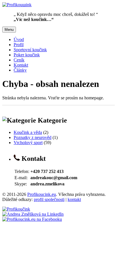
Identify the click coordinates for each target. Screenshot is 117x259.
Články (20, 70)
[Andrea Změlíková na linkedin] (33, 214)
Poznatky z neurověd (32, 137)
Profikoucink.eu (41, 194)
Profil (19, 44)
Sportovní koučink (30, 49)
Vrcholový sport (28, 142)
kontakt (74, 199)
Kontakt (21, 65)
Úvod (19, 39)
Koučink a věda (28, 132)
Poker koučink (27, 54)
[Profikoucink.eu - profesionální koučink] (16, 209)
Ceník (19, 59)
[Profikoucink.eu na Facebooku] (32, 219)
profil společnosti (49, 199)
